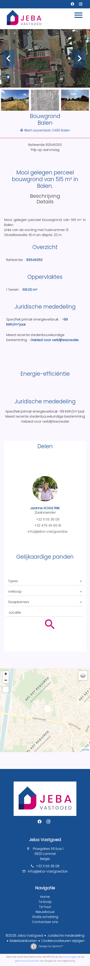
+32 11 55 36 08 (47, 519)
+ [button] (5, 673)
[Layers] (82, 675)
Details (45, 201)
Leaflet (85, 749)
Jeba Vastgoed (45, 840)
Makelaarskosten (23, 940)
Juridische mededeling (65, 935)
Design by (50, 946)
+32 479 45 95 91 (47, 525)
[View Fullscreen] (6, 689)
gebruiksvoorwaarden (27, 960)
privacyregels (69, 956)
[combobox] (45, 581)
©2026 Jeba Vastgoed (24, 935)
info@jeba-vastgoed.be (48, 531)
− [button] (5, 680)
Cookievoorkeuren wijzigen (63, 940)
